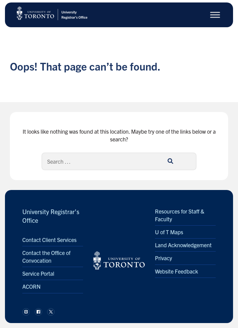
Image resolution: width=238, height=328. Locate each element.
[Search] (170, 161)
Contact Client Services (49, 239)
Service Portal (38, 273)
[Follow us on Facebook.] (38, 312)
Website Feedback (176, 271)
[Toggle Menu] (215, 15)
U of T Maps (169, 231)
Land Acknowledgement (183, 244)
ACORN (31, 286)
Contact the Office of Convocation (46, 256)
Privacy (163, 257)
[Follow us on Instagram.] (26, 312)
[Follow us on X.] (51, 312)
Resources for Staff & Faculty (179, 215)
